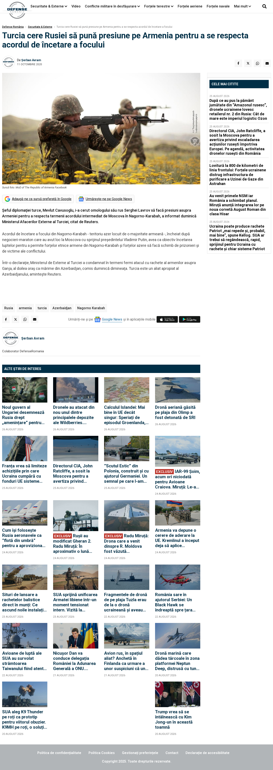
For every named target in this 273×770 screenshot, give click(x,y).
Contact (172, 753)
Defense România (13, 26)
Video (76, 6)
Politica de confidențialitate (59, 753)
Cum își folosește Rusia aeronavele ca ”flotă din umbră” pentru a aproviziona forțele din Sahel (22, 538)
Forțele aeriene (190, 6)
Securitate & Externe (47, 6)
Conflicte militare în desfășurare (110, 6)
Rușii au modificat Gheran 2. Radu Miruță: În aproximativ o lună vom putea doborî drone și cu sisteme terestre (72, 543)
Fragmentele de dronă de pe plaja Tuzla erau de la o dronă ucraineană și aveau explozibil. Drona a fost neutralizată (126, 602)
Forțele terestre (157, 6)
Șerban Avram (31, 60)
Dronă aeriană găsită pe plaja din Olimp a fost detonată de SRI (175, 412)
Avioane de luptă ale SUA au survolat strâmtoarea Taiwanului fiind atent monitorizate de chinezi (23, 661)
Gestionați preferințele (140, 753)
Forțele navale (218, 6)
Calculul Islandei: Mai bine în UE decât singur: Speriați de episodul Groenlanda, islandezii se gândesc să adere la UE (125, 415)
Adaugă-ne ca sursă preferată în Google (41, 199)
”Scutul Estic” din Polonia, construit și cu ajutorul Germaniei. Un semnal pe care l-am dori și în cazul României (126, 473)
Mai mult (241, 6)
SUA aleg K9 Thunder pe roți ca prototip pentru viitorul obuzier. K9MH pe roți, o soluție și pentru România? (24, 719)
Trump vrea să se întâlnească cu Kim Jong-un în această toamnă (174, 719)
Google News (112, 319)
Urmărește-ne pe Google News (109, 199)
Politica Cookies (102, 753)
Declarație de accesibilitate (207, 753)
